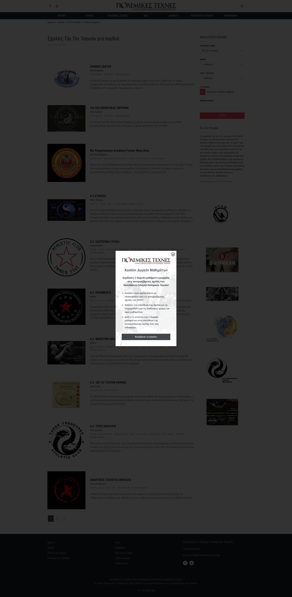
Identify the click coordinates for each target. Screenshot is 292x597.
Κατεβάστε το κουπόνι (146, 336)
